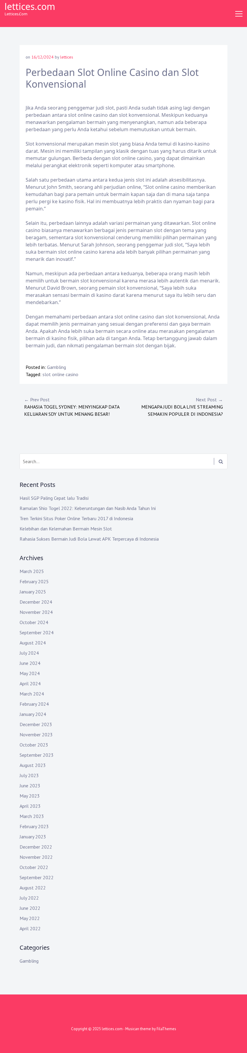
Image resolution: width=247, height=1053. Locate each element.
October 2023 (34, 745)
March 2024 (32, 694)
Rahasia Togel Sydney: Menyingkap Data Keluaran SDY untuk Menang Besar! (71, 407)
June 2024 (30, 663)
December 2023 (36, 724)
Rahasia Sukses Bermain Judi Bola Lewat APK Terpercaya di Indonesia (89, 539)
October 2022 (34, 867)
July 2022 (29, 898)
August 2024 (33, 643)
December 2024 (36, 602)
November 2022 (36, 857)
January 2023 (33, 837)
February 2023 (34, 826)
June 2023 (30, 786)
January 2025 (33, 592)
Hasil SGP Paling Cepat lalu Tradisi (54, 498)
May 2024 (30, 673)
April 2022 (30, 928)
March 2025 (32, 571)
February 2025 (34, 581)
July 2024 (29, 653)
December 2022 (36, 847)
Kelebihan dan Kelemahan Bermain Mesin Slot (66, 529)
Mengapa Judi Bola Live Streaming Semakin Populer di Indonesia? (182, 407)
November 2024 (36, 612)
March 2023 (32, 816)
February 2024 (34, 704)
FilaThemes (166, 1028)
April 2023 (30, 806)
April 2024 (30, 683)
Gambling (56, 367)
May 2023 (30, 796)
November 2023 (36, 735)
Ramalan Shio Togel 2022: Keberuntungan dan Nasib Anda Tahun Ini (88, 508)
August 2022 (33, 888)
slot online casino (60, 374)
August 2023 (33, 765)
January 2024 (33, 714)
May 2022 (30, 918)
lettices (66, 57)
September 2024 (37, 632)
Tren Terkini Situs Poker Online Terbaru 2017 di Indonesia (76, 518)
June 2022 (30, 908)
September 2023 (37, 755)
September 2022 (37, 877)
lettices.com (30, 6)
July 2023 (29, 775)
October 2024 (34, 622)
